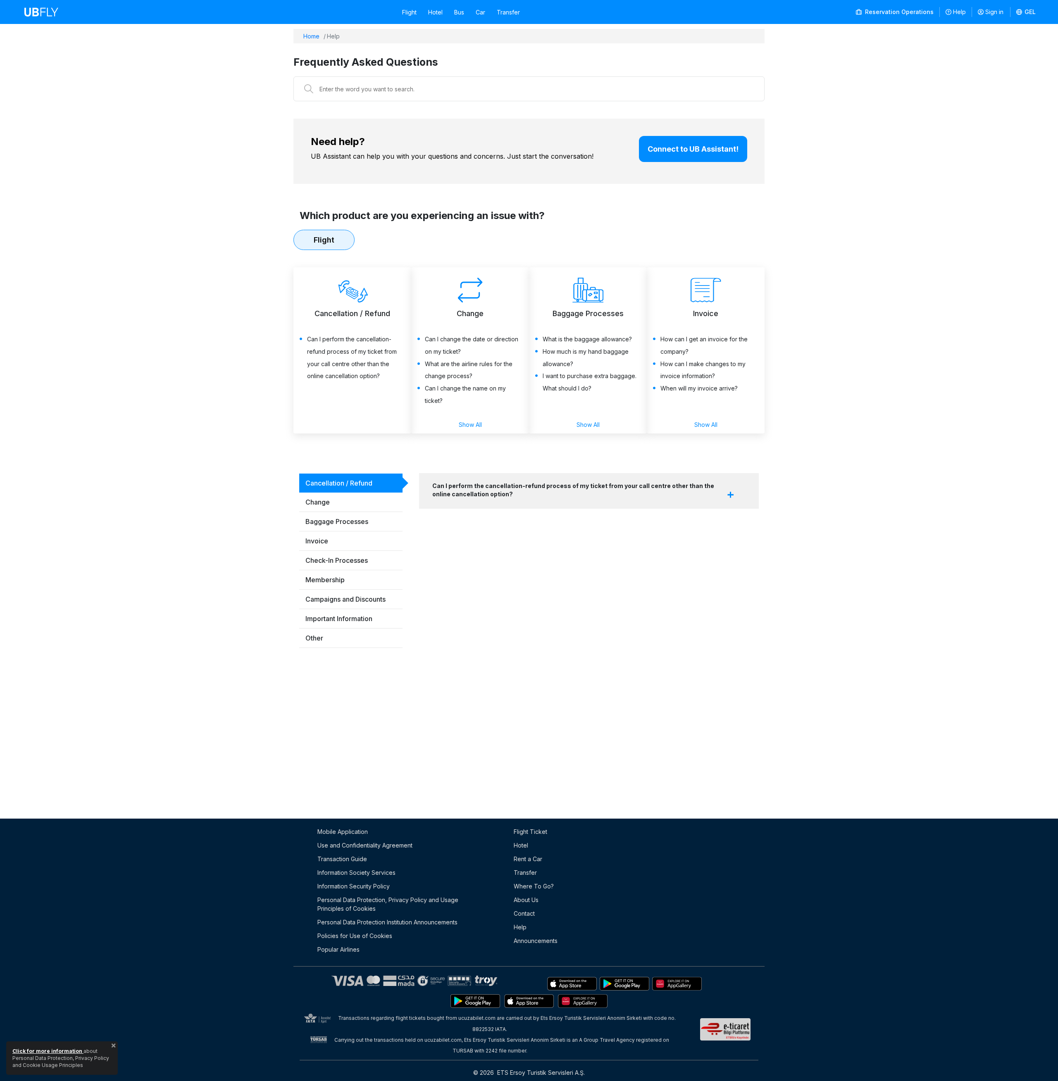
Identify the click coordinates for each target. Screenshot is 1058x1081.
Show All (470, 424)
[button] (1026, 12)
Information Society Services (356, 872)
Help (959, 11)
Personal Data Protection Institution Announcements (387, 922)
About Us (526, 899)
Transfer (508, 12)
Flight (409, 12)
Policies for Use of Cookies (354, 935)
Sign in (994, 11)
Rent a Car (528, 858)
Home (311, 36)
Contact (524, 913)
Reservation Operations (898, 11)
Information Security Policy (353, 886)
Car (480, 12)
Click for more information (47, 1051)
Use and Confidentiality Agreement (364, 845)
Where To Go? (534, 886)
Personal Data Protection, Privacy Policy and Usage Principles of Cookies (387, 904)
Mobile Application (342, 831)
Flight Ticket (530, 831)
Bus (459, 12)
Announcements (536, 940)
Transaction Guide (342, 858)
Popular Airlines (338, 949)
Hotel (435, 12)
